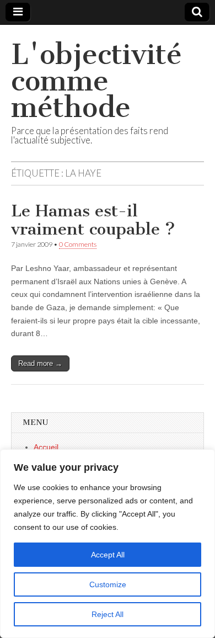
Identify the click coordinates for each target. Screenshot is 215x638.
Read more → (40, 363)
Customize (107, 584)
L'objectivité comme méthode (96, 81)
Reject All (107, 614)
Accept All (108, 554)
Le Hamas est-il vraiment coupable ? (93, 220)
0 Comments (77, 244)
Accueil (46, 447)
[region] (107, 543)
